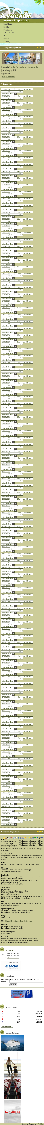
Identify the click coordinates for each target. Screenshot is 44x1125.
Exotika (6, 27)
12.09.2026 (6, 513)
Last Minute (8, 24)
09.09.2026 (6, 356)
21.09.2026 (6, 772)
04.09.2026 (6, 144)
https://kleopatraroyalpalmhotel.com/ (18, 921)
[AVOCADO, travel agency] (17, 15)
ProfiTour (41, 1124)
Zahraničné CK (9, 33)
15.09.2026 (6, 601)
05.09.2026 (6, 185)
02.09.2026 (6, 89)
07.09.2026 (6, 274)
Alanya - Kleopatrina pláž (29, 67)
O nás (6, 36)
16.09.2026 (6, 615)
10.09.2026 (6, 444)
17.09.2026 (6, 649)
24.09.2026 (6, 806)
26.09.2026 (6, 813)
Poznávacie (8, 30)
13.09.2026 (6, 540)
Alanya (18, 67)
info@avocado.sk (13, 958)
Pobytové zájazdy (8, 77)
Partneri (6, 39)
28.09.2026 (6, 820)
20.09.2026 (6, 738)
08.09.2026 (6, 315)
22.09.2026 (6, 799)
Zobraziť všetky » (7, 1027)
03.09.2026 (6, 110)
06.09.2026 (6, 253)
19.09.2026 (6, 711)
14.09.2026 (6, 567)
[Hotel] (11, 63)
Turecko (12, 67)
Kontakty (7, 42)
